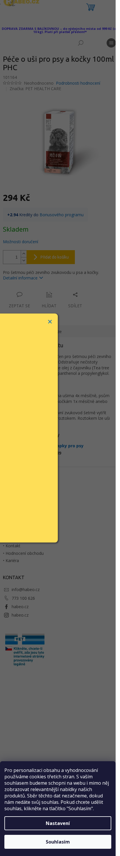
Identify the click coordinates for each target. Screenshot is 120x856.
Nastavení (58, 823)
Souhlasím (58, 842)
